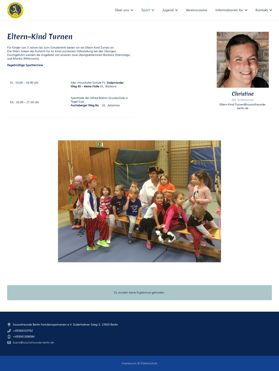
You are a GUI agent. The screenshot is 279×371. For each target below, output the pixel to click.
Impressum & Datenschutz (139, 363)
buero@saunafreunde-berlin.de (33, 342)
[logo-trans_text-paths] (15, 10)
